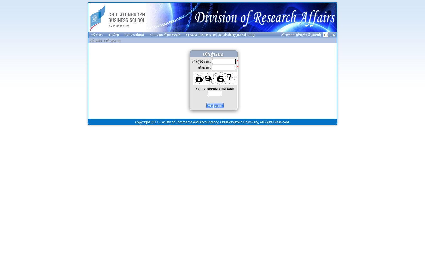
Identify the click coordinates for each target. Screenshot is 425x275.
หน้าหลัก (96, 40)
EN (333, 35)
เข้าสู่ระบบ (113, 40)
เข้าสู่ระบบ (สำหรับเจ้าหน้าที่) (301, 35)
